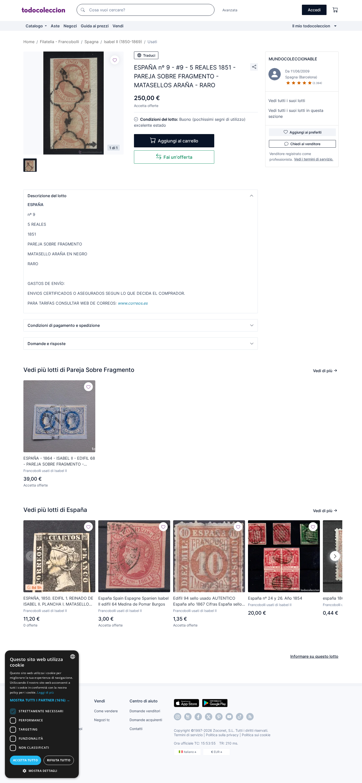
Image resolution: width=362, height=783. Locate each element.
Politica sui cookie (256, 735)
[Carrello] (335, 10)
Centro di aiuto (144, 700)
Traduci (149, 55)
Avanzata (229, 10)
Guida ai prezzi (95, 25)
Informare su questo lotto (314, 656)
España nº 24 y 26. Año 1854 (275, 598)
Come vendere (106, 711)
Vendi (118, 25)
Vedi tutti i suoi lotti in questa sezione (295, 113)
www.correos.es (133, 303)
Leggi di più (45, 692)
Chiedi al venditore (305, 144)
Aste (55, 25)
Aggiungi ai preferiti (305, 132)
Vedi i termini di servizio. (313, 159)
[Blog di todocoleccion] (250, 716)
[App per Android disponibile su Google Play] (215, 702)
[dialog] (42, 714)
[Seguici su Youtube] (229, 716)
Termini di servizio (188, 735)
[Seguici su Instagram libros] (188, 716)
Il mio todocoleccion (311, 25)
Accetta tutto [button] (25, 760)
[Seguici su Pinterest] (219, 716)
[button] (141, 196)
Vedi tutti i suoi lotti (286, 100)
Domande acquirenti (146, 720)
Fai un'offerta (178, 157)
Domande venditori (145, 711)
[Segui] (114, 59)
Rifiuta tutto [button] (58, 760)
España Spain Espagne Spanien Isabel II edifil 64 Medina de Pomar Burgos (133, 601)
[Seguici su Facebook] (198, 716)
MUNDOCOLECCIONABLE (293, 58)
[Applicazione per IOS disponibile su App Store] (186, 702)
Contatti (136, 729)
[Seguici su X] (208, 716)
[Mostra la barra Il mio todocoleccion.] (335, 26)
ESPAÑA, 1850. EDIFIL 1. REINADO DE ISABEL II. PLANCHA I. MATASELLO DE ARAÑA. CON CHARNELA (58, 601)
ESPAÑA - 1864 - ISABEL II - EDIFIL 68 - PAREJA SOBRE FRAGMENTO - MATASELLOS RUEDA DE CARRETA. (59, 461)
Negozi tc (102, 720)
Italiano (189, 752)
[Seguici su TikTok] (239, 716)
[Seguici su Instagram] (177, 716)
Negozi (70, 25)
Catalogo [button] (35, 25)
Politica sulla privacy (222, 735)
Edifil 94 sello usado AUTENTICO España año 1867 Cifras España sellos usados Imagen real (208, 601)
